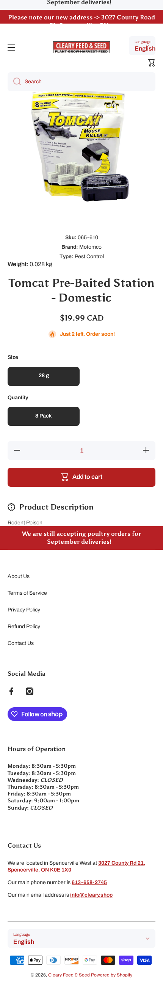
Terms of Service (27, 593)
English (145, 48)
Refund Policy (24, 626)
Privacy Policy (24, 610)
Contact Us (21, 643)
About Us (19, 576)
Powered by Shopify (111, 975)
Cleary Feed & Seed (69, 975)
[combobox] (81, 81)
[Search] (14, 81)
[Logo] (81, 47)
